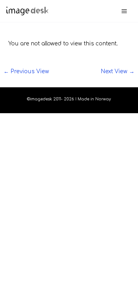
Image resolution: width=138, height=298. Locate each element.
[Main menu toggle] (124, 11)
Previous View (26, 71)
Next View (117, 71)
